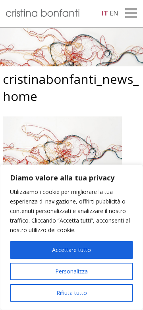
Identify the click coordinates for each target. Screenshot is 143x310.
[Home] (42, 14)
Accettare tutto (71, 250)
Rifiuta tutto (71, 292)
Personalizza (71, 271)
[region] (71, 237)
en (114, 13)
